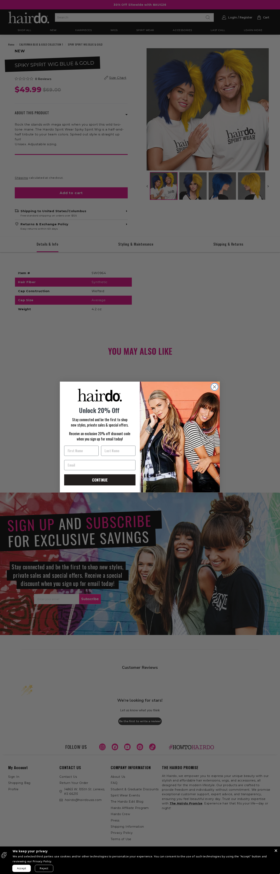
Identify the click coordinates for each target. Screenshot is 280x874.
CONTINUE (100, 480)
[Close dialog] (214, 386)
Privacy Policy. (42, 861)
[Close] (276, 851)
